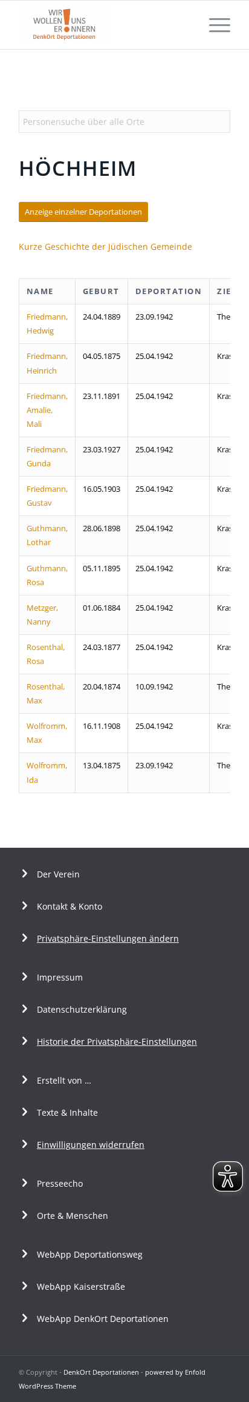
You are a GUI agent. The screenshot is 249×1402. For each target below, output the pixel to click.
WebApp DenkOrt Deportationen (103, 1318)
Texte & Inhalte (67, 1112)
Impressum (60, 977)
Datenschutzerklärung (82, 1009)
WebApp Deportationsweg (91, 1254)
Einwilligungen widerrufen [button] (90, 1144)
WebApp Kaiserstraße (81, 1286)
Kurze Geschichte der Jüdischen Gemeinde (105, 246)
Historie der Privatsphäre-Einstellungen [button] (117, 1041)
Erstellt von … (64, 1080)
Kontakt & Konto (69, 906)
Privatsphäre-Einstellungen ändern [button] (108, 938)
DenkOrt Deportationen (101, 1372)
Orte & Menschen (72, 1215)
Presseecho (60, 1183)
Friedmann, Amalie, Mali (47, 410)
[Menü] (213, 25)
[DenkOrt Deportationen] (103, 25)
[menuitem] (213, 25)
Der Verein (58, 874)
